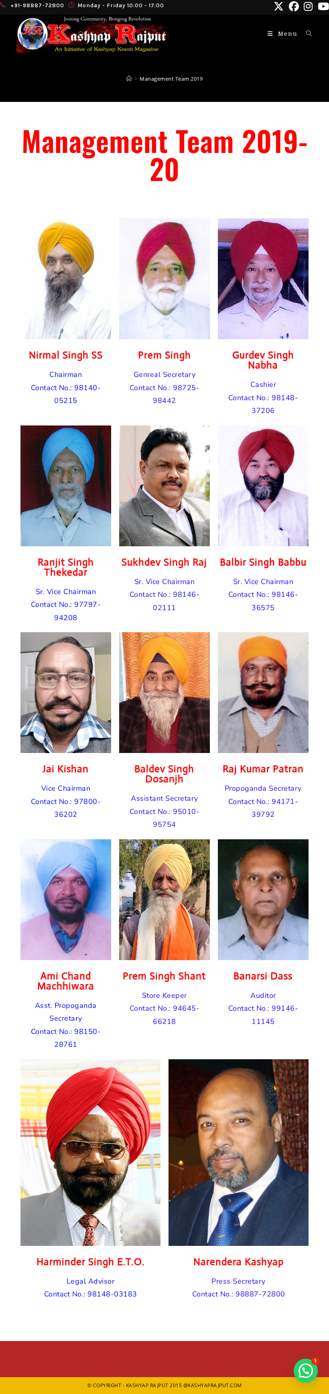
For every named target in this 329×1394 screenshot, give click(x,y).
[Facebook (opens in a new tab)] (294, 7)
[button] (306, 1371)
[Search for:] (306, 33)
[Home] (129, 78)
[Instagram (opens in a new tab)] (308, 7)
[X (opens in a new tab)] (278, 7)
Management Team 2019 (171, 78)
